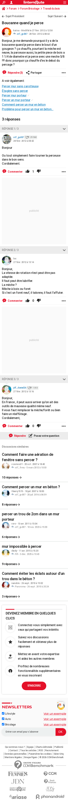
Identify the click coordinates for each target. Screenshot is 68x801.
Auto (7, 719)
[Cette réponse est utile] (27, 171)
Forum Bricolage (29, 8)
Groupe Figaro (30, 757)
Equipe (30, 747)
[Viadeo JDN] (50, 789)
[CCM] (50, 773)
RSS (41, 750)
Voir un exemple (55, 713)
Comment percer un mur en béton (24, 104)
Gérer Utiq (59, 754)
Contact (13, 750)
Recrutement (52, 750)
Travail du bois (51, 8)
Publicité (58, 747)
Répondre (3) (15, 72)
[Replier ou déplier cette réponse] (64, 129)
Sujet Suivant (55, 16)
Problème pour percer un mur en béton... (27, 109)
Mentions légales (13, 757)
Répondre (20, 435)
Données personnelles (16, 754)
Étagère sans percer (15, 91)
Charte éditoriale (44, 747)
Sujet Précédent (14, 16)
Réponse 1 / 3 (10, 128)
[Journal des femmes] (18, 773)
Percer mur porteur (14, 95)
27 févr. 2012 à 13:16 (23, 391)
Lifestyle (9, 713)
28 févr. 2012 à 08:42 (39, 33)
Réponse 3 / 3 (10, 379)
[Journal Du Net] (18, 781)
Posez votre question (46, 435)
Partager (36, 72)
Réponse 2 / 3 (10, 250)
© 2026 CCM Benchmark (51, 757)
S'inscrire (34, 685)
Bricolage (10, 724)
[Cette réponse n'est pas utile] (38, 171)
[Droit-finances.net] (50, 781)
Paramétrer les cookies (40, 754)
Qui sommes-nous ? (15, 747)
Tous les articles (28, 750)
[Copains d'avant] (18, 789)
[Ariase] (18, 797)
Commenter (15, 171)
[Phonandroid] (50, 796)
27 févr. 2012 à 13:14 (23, 262)
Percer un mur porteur (16, 100)
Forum (13, 8)
